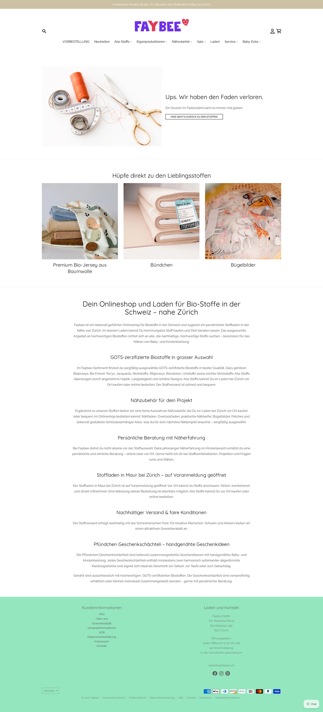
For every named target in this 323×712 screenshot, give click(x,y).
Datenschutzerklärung (162, 688)
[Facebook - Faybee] (215, 664)
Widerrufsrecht (137, 688)
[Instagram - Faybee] (221, 664)
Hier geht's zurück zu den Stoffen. (194, 108)
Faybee (95, 688)
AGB (180, 688)
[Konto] (272, 22)
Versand (191, 688)
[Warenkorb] (278, 22)
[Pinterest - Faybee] (227, 664)
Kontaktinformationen (227, 688)
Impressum (205, 688)
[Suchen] (44, 22)
